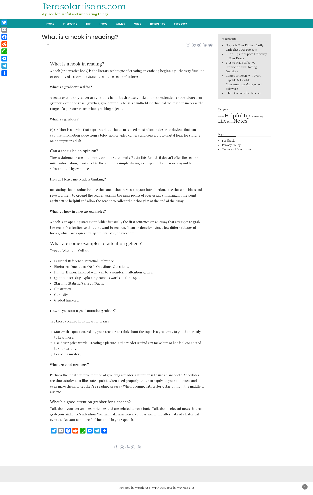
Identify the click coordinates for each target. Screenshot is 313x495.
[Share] (4, 73)
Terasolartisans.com (84, 6)
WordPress (142, 487)
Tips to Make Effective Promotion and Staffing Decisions (241, 67)
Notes (103, 24)
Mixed (137, 24)
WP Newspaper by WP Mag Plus (173, 487)
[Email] (4, 29)
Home (50, 24)
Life (88, 24)
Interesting (70, 24)
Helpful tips (157, 24)
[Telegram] (4, 65)
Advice (120, 24)
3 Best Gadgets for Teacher (243, 93)
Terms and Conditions (236, 149)
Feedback (180, 24)
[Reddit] (4, 44)
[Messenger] (4, 58)
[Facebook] (4, 37)
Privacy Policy (231, 145)
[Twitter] (4, 22)
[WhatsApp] (4, 51)
